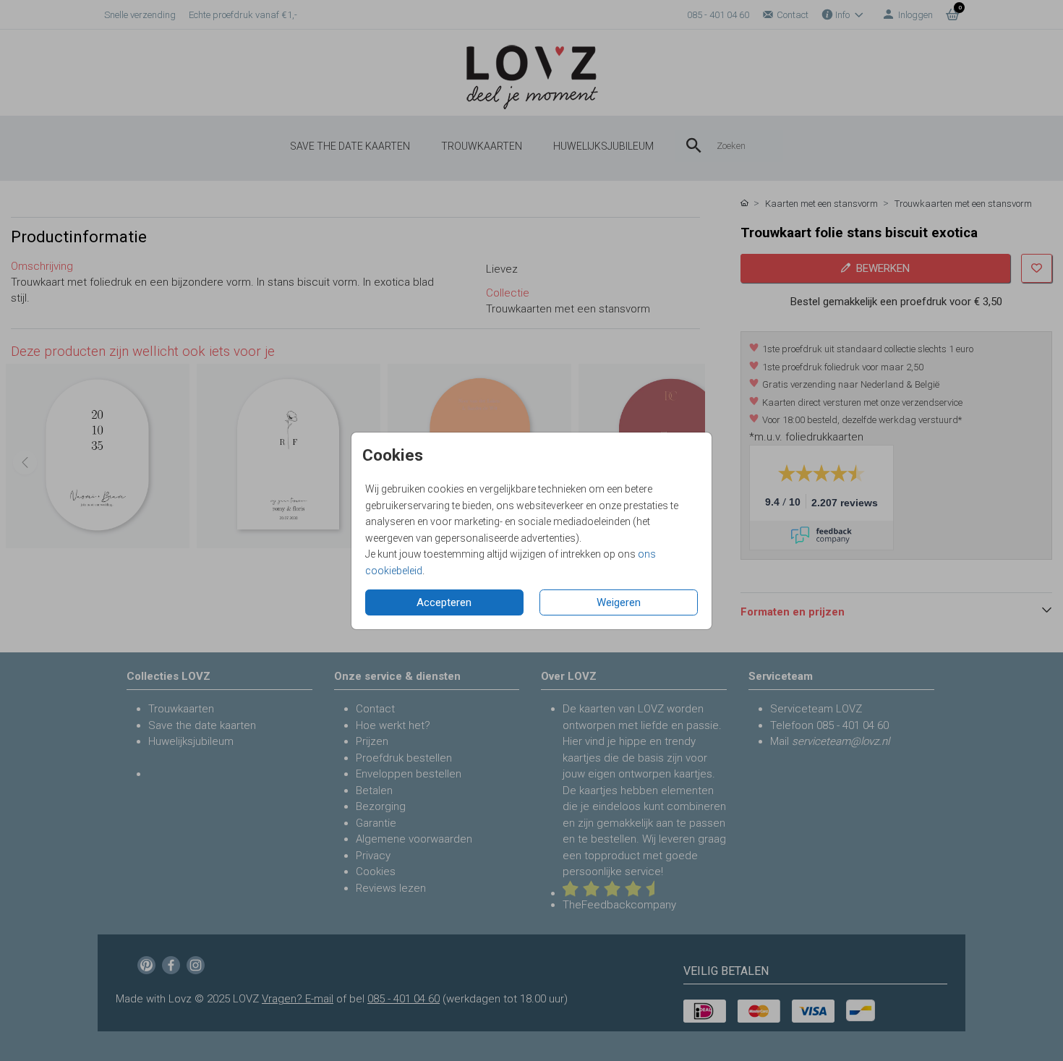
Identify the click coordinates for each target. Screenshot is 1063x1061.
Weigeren (619, 602)
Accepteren (444, 602)
